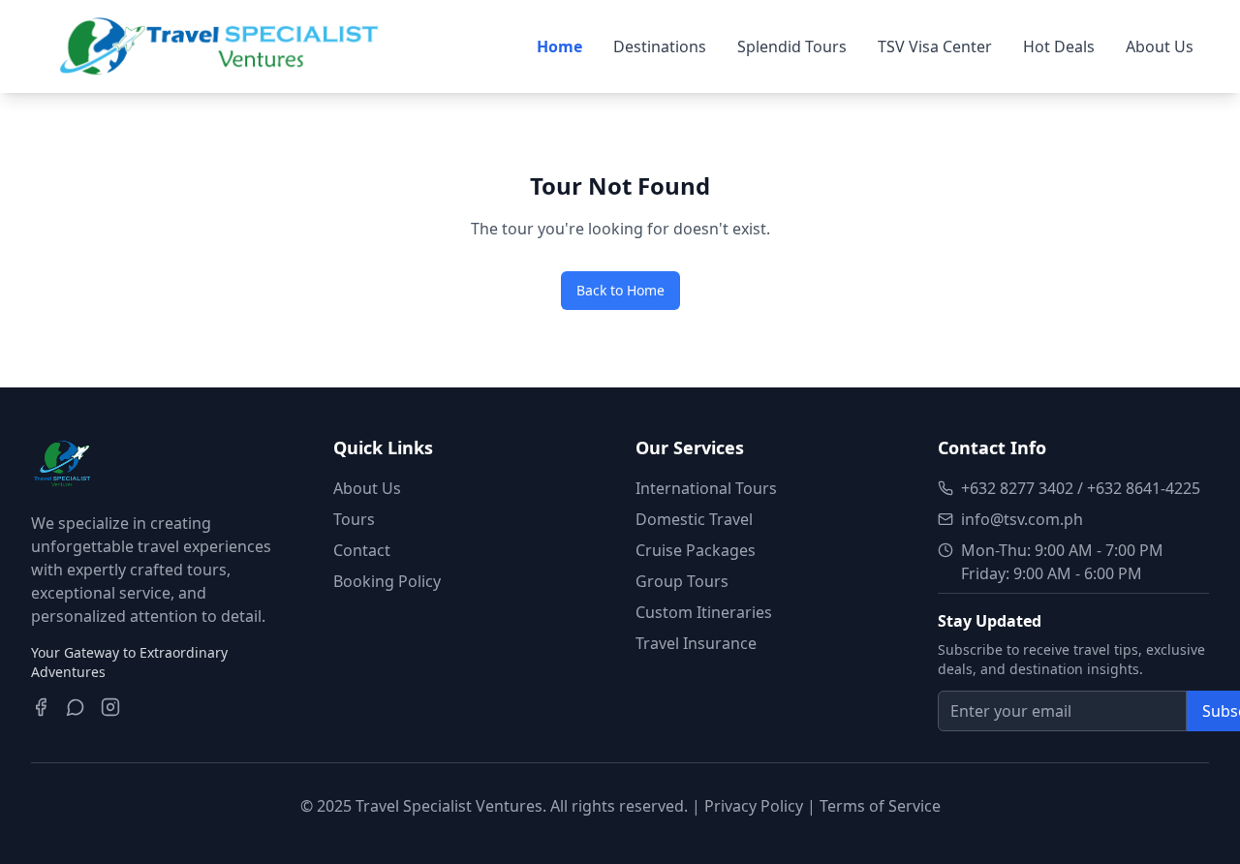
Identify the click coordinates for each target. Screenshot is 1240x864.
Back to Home (620, 290)
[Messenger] (75, 707)
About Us (1160, 46)
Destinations (659, 46)
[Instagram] (110, 707)
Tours (354, 519)
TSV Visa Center (935, 46)
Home (559, 46)
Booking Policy (387, 581)
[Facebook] (40, 707)
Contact (361, 550)
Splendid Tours (792, 46)
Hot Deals (1059, 46)
